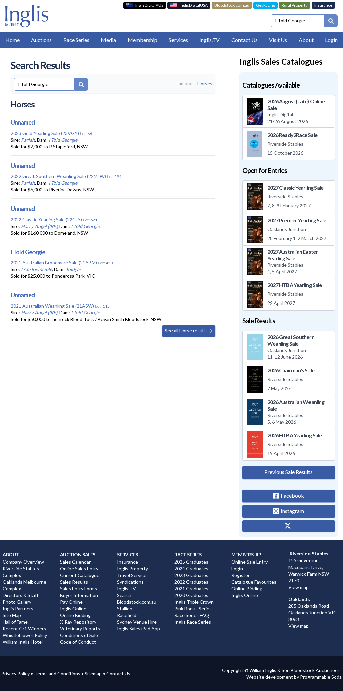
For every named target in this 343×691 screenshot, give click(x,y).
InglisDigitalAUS (149, 5)
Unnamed (23, 122)
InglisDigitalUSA (194, 5)
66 (89, 133)
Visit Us (278, 40)
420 (109, 262)
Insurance (323, 5)
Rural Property (294, 5)
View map (298, 587)
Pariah (28, 140)
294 (117, 176)
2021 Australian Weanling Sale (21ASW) (52, 306)
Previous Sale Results (288, 472)
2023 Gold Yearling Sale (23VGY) (45, 133)
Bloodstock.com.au (231, 5)
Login (331, 40)
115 (106, 306)
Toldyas (73, 269)
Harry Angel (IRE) (39, 226)
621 (93, 219)
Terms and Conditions (57, 673)
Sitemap (93, 673)
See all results (187, 330)
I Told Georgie (63, 140)
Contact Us (118, 673)
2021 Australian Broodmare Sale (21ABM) (54, 262)
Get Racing (265, 5)
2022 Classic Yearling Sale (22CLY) (46, 219)
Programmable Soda (321, 677)
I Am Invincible (36, 269)
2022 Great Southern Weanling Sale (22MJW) (58, 176)
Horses (204, 83)
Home (12, 40)
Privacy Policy (15, 673)
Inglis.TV (209, 40)
